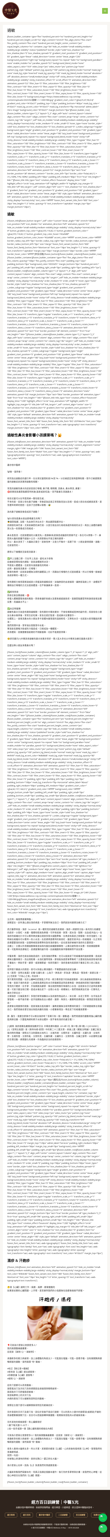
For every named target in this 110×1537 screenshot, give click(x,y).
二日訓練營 (63, 1515)
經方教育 (11, 1515)
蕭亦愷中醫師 (44, 1515)
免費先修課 (98, 1515)
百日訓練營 (80, 1515)
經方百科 (27, 1515)
